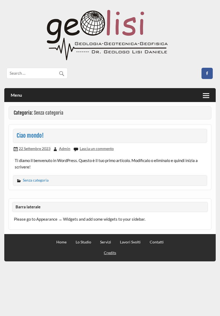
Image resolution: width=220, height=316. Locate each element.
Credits (110, 252)
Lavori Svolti (130, 242)
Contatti (157, 242)
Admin (64, 148)
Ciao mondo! (30, 135)
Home (61, 242)
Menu (16, 94)
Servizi (105, 242)
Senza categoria (36, 180)
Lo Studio (83, 242)
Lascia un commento (97, 148)
